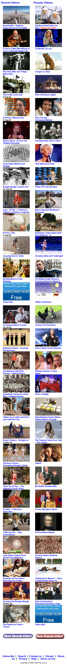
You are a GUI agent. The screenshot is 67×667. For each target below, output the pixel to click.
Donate (49, 656)
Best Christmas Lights (45, 95)
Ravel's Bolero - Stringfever (16, 440)
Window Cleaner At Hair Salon (46, 372)
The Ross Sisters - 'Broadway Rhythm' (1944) (15, 464)
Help (33, 659)
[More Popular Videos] (50, 638)
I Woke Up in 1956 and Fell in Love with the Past (16, 418)
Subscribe (8, 656)
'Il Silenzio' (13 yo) (43, 49)
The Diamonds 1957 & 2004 (47, 141)
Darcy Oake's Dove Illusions (48, 348)
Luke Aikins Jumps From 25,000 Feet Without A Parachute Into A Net (14, 557)
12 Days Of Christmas (45, 325)
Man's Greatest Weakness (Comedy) (47, 211)
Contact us (35, 656)
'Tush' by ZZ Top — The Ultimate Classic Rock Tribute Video (13, 488)
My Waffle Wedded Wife (46, 486)
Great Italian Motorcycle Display (14, 165)
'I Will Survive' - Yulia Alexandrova (12, 533)
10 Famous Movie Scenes (15, 325)
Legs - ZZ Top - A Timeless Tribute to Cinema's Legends (16, 211)
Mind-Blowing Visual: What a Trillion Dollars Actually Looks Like (48, 419)
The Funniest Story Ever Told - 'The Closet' (48, 441)
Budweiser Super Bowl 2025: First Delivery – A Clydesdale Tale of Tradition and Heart (48, 236)
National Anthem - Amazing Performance (15, 349)
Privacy (22, 659)
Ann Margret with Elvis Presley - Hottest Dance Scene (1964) (14, 373)
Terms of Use (47, 659)
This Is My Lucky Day (13, 95)
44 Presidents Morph (44, 532)
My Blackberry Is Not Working (12, 280)
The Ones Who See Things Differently (15, 73)
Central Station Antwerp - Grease (46, 556)
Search (21, 656)
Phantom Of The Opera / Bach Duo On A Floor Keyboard (14, 580)
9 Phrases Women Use (13, 118)
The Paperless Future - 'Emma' (13, 625)
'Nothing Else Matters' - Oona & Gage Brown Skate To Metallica (48, 580)
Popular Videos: (43, 2)
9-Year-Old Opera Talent (46, 509)
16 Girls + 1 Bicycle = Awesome (12, 510)
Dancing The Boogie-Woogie (16, 601)
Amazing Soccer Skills (13, 256)
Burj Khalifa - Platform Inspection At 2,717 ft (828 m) (15, 28)
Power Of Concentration (46, 187)
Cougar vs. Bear (42, 72)
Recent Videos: (11, 2)
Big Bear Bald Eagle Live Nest (46, 27)
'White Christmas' (43, 302)
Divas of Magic (42, 394)
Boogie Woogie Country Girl (15, 187)
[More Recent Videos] (18, 637)
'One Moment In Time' (45, 164)
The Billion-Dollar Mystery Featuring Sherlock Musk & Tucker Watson (47, 281)
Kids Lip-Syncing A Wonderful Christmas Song (47, 602)
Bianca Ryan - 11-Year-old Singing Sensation (15, 142)
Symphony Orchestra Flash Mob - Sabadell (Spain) (15, 395)
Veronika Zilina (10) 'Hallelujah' (49, 256)
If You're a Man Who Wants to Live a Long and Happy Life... (16, 50)
